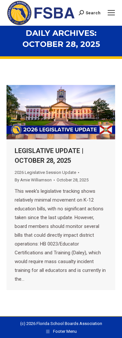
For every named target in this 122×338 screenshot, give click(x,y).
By (33, 179)
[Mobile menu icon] (111, 12)
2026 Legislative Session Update (45, 172)
